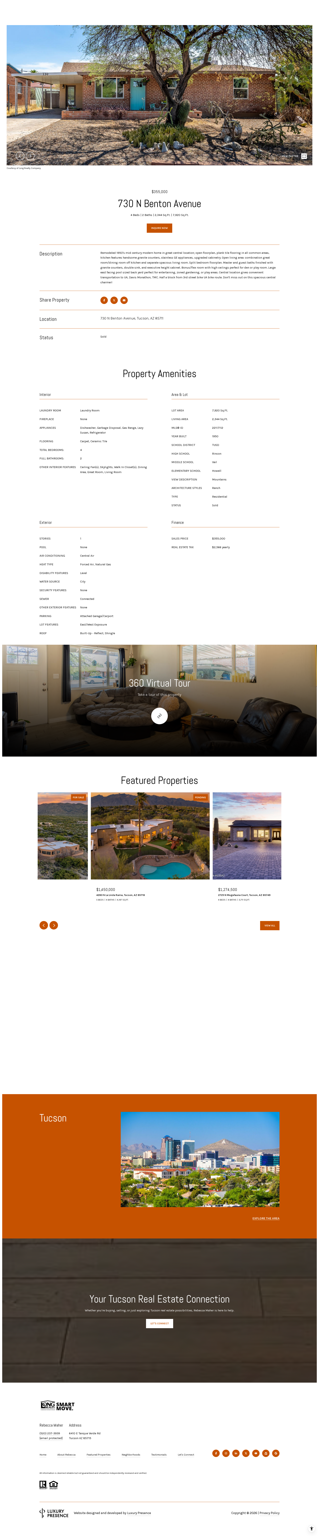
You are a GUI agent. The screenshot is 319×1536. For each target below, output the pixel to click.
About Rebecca (66, 1454)
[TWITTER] (246, 1453)
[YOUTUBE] (256, 1453)
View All (270, 925)
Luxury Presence (139, 1513)
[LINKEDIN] (236, 1453)
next (30, 156)
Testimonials (159, 1454)
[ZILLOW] (266, 1453)
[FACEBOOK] (216, 1453)
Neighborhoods (131, 1454)
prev (20, 156)
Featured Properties (99, 1454)
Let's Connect (186, 1454)
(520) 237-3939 (50, 1433)
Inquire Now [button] (159, 228)
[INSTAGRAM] (226, 1453)
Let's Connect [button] (159, 1323)
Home (43, 1454)
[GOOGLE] (275, 1453)
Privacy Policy (269, 1513)
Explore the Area (266, 1218)
